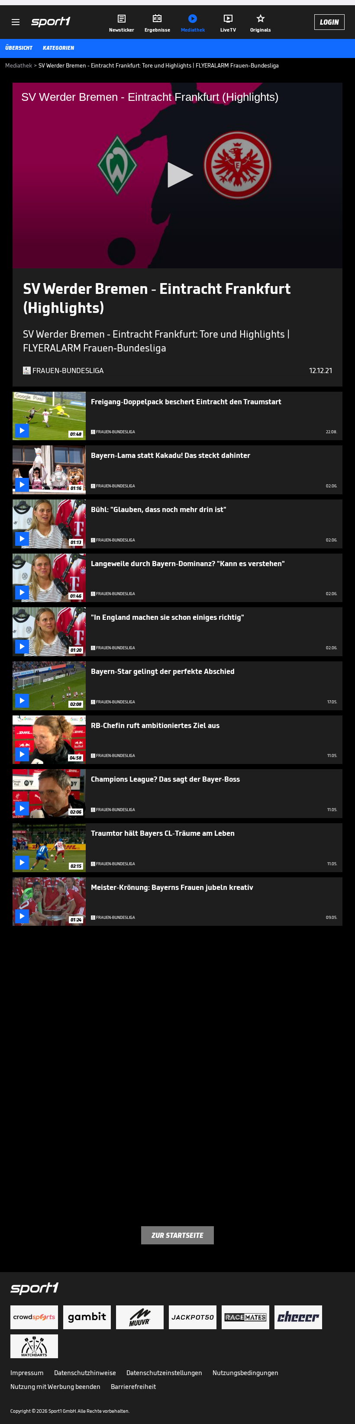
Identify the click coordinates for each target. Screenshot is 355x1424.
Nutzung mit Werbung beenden (55, 1386)
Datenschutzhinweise (85, 1373)
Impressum (27, 1373)
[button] (177, 175)
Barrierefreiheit (133, 1386)
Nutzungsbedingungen (245, 1373)
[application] (177, 175)
